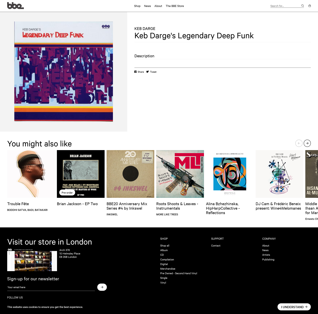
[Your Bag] (310, 6)
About (158, 6)
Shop (137, 6)
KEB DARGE (144, 28)
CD (162, 254)
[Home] (15, 8)
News (147, 6)
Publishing (268, 259)
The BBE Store (175, 6)
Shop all (164, 245)
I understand (292, 307)
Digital (164, 264)
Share (141, 71)
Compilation (167, 259)
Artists (266, 254)
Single (163, 277)
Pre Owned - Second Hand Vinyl (178, 273)
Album (164, 250)
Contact (215, 245)
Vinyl (163, 282)
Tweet (153, 71)
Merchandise (167, 268)
